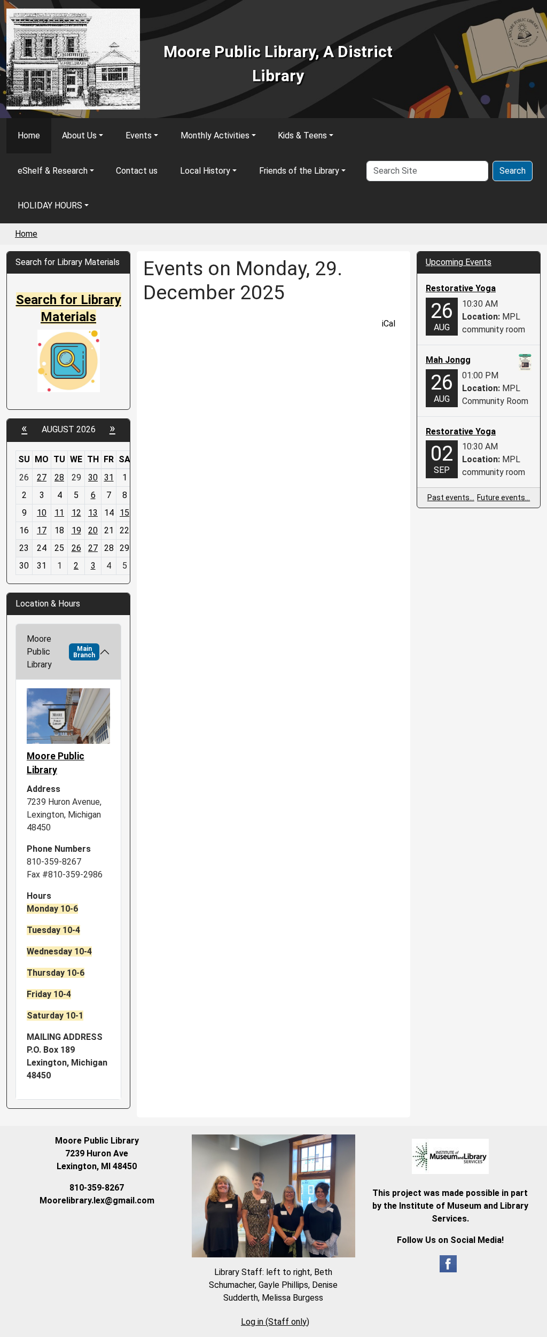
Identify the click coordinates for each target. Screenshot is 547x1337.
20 (93, 530)
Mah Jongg (448, 360)
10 (41, 513)
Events (139, 135)
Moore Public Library (61, 652)
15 (124, 513)
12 (76, 513)
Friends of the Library (299, 171)
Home (29, 135)
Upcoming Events (458, 262)
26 (76, 548)
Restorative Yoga (461, 288)
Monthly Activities (215, 135)
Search (512, 171)
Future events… (503, 497)
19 (76, 530)
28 (59, 477)
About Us (79, 135)
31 (109, 477)
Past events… (450, 497)
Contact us (137, 171)
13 (93, 513)
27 (41, 477)
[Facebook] (448, 1263)
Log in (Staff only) (275, 1322)
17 (41, 530)
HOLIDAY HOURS (50, 205)
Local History (205, 171)
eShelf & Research (53, 171)
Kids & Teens (302, 135)
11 (59, 513)
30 (93, 477)
